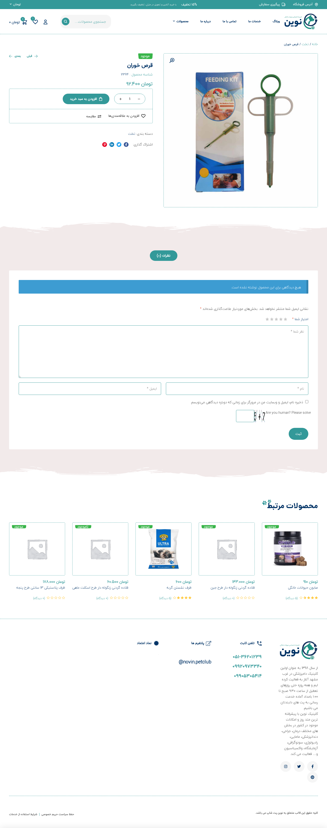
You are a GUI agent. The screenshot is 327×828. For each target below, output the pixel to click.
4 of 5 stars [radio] (272, 319)
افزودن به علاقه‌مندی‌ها (123, 116)
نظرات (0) (163, 255)
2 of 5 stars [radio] (281, 319)
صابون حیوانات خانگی (303, 588)
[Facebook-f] (312, 766)
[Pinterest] (312, 777)
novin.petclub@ (195, 662)
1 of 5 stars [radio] (285, 319)
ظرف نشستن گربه (179, 588)
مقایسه (91, 116)
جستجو (65, 21)
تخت (305, 44)
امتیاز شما (300, 319)
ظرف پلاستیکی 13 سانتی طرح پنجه (40, 588)
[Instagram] (285, 766)
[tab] (163, 255)
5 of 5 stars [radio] (267, 319)
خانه (315, 44)
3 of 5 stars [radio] (276, 319)
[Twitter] (299, 766)
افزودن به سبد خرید (83, 99)
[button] (189, 4)
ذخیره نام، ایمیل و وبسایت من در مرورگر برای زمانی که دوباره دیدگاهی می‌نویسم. (247, 402)
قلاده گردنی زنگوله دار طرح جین (233, 588)
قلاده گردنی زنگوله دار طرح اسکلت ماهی (100, 588)
